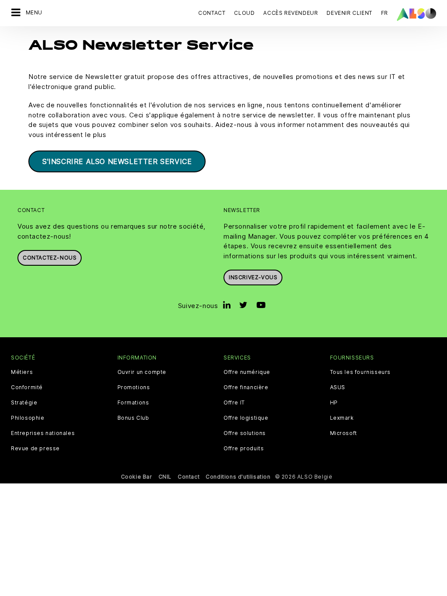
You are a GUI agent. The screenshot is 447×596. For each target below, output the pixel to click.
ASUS (337, 387)
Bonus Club (133, 418)
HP (334, 403)
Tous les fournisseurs (360, 372)
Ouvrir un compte (142, 372)
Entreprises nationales (43, 433)
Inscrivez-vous (253, 277)
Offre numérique (247, 372)
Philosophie (28, 418)
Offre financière (246, 387)
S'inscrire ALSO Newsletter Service (117, 161)
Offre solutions (245, 433)
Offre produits (244, 448)
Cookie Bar (136, 476)
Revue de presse (35, 448)
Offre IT (234, 403)
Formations (133, 403)
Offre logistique (246, 418)
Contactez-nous (49, 257)
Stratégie (24, 403)
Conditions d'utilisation (238, 476)
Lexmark (342, 418)
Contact (211, 13)
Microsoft (343, 433)
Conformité (27, 387)
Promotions (133, 387)
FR (384, 13)
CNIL (165, 476)
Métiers (22, 372)
